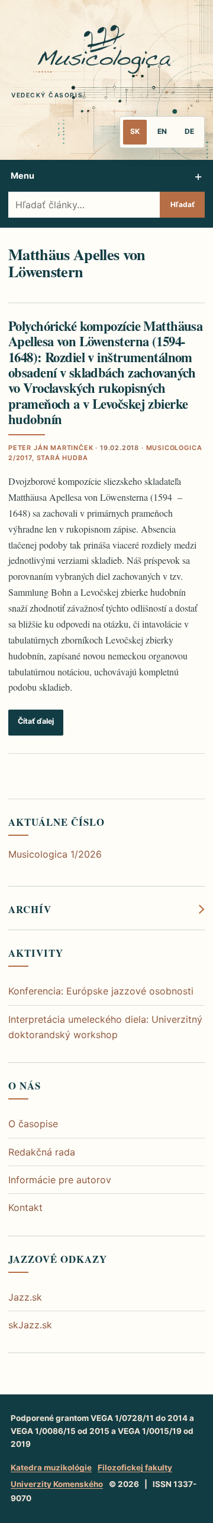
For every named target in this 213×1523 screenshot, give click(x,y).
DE (189, 131)
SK (135, 131)
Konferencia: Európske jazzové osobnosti (100, 991)
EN (162, 131)
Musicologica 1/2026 (55, 854)
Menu (22, 175)
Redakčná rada (41, 1152)
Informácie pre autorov (59, 1180)
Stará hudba (62, 458)
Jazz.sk (25, 1297)
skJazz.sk (30, 1325)
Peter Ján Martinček (50, 448)
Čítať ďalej (36, 721)
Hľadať (182, 204)
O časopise (33, 1124)
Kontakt (25, 1207)
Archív (29, 909)
